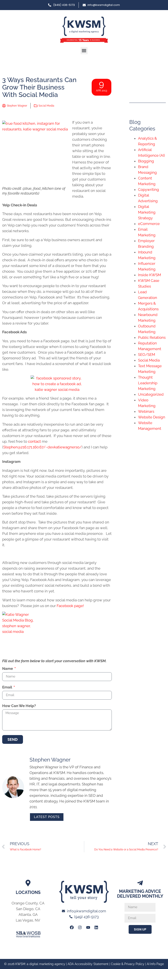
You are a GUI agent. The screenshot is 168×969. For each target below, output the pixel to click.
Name (8, 669)
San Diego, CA (28, 909)
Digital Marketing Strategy (147, 212)
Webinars (146, 411)
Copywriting (148, 189)
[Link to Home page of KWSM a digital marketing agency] (84, 30)
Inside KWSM (149, 275)
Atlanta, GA (28, 914)
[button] (84, 50)
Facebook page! (70, 606)
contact (34, 441)
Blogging (146, 161)
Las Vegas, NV (28, 920)
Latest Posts (47, 817)
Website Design (151, 417)
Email (7, 687)
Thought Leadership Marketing (147, 383)
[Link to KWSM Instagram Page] (79, 927)
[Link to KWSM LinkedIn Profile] (96, 927)
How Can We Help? (19, 706)
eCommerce (149, 223)
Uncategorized (151, 394)
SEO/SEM (146, 354)
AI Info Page (155, 964)
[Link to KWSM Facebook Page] (71, 927)
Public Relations (152, 337)
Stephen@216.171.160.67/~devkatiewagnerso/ (42, 447)
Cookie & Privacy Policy (127, 964)
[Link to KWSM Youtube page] (88, 927)
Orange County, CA (28, 903)
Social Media (46, 105)
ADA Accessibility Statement (88, 964)
